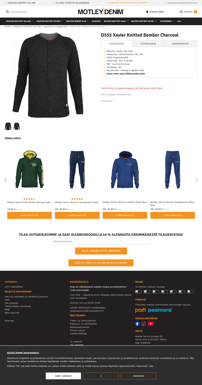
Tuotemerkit (166, 21)
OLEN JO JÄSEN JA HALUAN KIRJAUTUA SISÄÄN (101, 262)
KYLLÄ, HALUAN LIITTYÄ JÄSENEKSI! (101, 251)
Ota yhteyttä (11, 303)
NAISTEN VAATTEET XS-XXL (142, 21)
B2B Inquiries (12, 312)
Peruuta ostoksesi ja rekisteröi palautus (26, 296)
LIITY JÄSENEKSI (13, 286)
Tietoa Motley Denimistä (18, 306)
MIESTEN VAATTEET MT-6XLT (49, 21)
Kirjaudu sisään (156, 12)
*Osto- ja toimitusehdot (83, 320)
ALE (179, 21)
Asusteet (96, 21)
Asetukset (138, 376)
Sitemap (9, 320)
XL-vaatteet (76, 341)
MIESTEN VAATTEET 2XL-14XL (18, 21)
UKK (7, 300)
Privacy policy (77, 330)
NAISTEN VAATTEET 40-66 (114, 21)
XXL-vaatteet (76, 344)
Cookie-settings (78, 333)
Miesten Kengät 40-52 (76, 21)
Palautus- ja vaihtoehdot (83, 323)
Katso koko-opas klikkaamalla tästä (126, 73)
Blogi (7, 309)
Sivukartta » (107, 101)
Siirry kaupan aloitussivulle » (116, 94)
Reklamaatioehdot (79, 327)
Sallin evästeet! (63, 376)
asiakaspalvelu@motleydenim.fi (182, 3)
